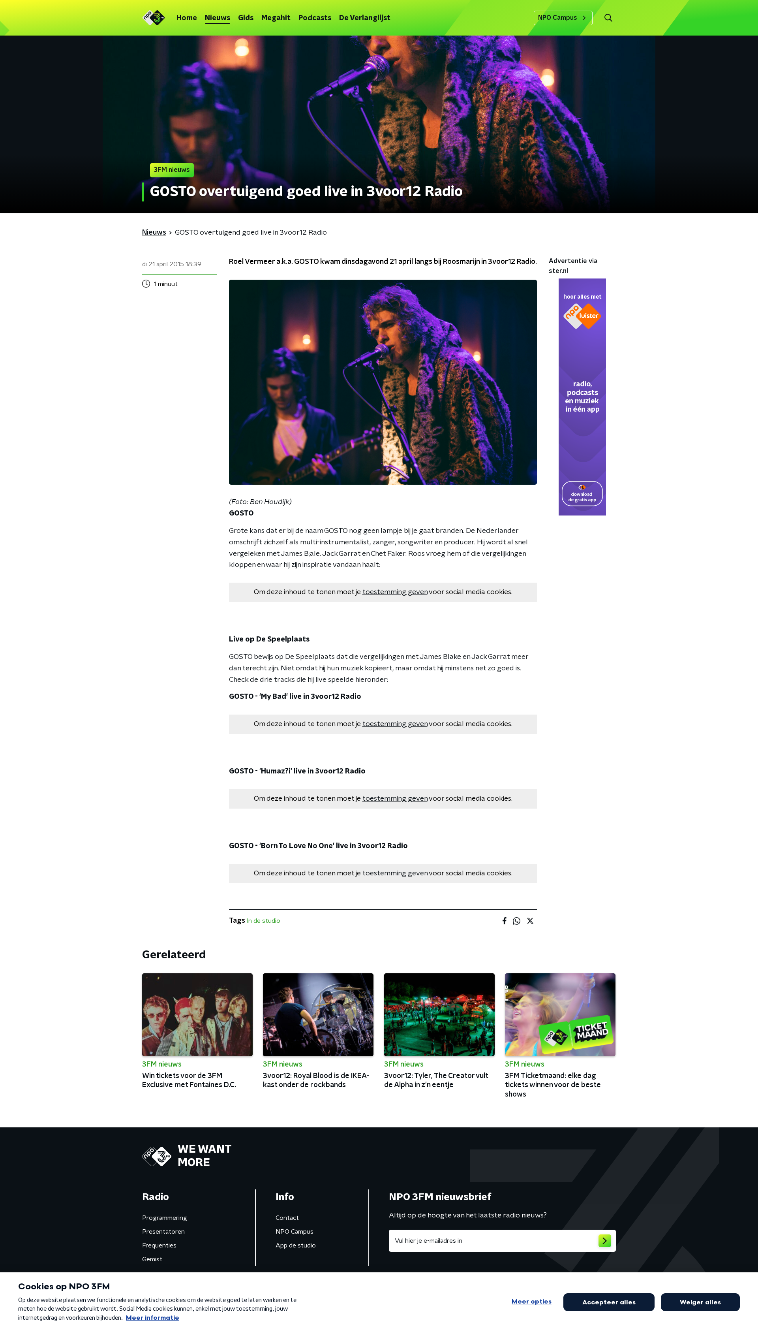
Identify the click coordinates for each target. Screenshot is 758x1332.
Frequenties (159, 1245)
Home (186, 18)
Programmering (164, 1218)
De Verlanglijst (364, 18)
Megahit (276, 18)
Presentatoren (163, 1232)
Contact (287, 1218)
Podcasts (314, 18)
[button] (608, 18)
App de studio (296, 1245)
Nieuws (217, 18)
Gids (245, 18)
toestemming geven (395, 592)
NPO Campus (557, 18)
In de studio (263, 921)
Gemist (152, 1259)
